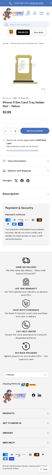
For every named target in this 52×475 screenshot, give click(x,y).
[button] (41, 13)
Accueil (5, 43)
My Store (7, 98)
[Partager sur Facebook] (22, 181)
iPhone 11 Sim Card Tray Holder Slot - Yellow (27, 43)
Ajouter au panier (35, 131)
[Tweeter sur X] (16, 181)
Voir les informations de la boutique (22, 150)
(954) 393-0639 (36, 3)
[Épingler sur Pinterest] (28, 181)
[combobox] (26, 24)
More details (38, 32)
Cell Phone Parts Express (18, 466)
